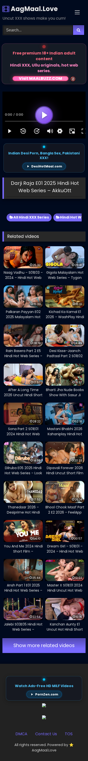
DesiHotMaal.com (46, 166)
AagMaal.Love (33, 8)
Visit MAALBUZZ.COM (40, 78)
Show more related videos (44, 645)
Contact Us (46, 734)
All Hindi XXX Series (31, 217)
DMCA (21, 734)
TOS (69, 734)
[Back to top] (72, 746)
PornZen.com (46, 694)
